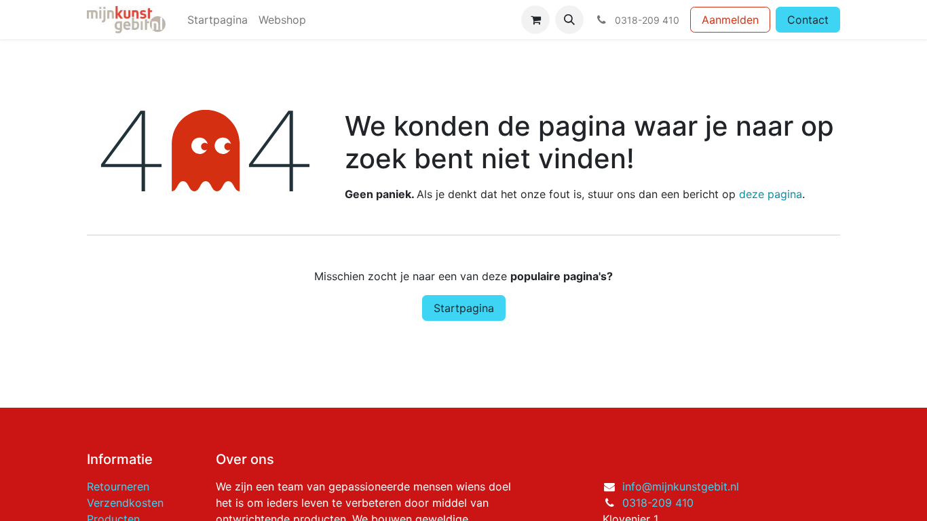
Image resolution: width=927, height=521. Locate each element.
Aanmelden (730, 19)
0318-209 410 (658, 502)
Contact (808, 19)
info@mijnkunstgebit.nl (680, 486)
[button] (569, 19)
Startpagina (464, 308)
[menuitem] (217, 19)
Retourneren (118, 486)
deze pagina (770, 194)
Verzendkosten (125, 502)
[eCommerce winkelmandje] (535, 19)
